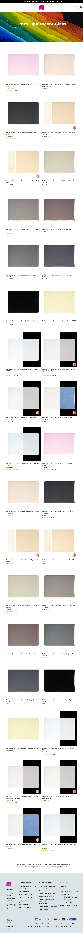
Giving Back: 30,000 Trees (69, 891)
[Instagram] (14, 905)
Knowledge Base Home (47, 886)
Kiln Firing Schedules (46, 896)
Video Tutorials (44, 909)
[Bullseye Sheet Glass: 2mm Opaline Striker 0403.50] (59, 398)
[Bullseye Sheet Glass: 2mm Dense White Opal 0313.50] (23, 349)
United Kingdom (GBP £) (9, 920)
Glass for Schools (25, 907)
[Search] (76, 7)
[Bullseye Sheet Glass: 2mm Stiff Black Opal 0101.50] (23, 301)
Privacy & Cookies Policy (43, 924)
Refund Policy (72, 924)
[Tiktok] (7, 908)
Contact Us (22, 889)
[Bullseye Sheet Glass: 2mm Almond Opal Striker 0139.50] (59, 113)
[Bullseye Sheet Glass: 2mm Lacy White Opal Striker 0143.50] (23, 398)
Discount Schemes (25, 897)
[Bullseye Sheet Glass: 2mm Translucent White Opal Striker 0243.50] (59, 349)
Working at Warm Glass (68, 905)
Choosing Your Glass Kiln (48, 906)
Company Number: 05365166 (51, 926)
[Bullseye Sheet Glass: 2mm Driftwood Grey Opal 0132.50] (59, 161)
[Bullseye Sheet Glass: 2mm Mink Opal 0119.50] (59, 210)
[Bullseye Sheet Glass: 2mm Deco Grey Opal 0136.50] (23, 255)
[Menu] (3, 7)
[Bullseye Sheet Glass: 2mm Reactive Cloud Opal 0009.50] (23, 444)
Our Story (63, 889)
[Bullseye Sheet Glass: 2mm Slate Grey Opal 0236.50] (59, 255)
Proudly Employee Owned (69, 897)
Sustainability (65, 894)
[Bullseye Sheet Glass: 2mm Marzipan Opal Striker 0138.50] (23, 161)
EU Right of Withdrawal (35, 926)
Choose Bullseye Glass (47, 893)
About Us (63, 886)
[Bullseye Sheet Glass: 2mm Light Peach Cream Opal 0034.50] (59, 65)
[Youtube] (11, 905)
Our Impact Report (66, 902)
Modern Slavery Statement (59, 924)
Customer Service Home (27, 886)
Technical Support (45, 904)
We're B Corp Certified (68, 900)
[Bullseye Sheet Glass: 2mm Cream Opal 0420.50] (59, 301)
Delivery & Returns (25, 894)
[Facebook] (7, 905)
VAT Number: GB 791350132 (69, 926)
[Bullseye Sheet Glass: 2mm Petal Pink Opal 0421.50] (23, 65)
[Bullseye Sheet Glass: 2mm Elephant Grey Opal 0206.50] (23, 210)
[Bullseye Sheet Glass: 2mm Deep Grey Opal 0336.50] (23, 113)
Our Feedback (24, 904)
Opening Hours (24, 891)
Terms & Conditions (29, 924)
